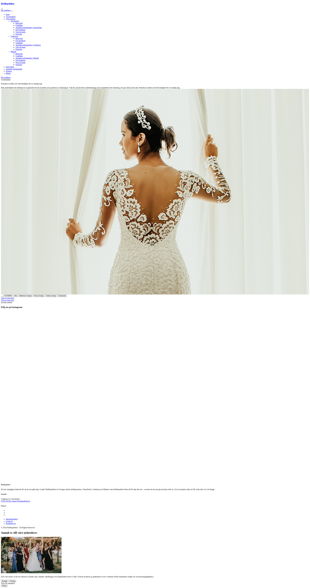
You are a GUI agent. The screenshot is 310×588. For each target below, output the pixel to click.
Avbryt (4, 586)
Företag (9, 71)
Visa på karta (20, 32)
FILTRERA (8, 296)
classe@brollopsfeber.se (21, 501)
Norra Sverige (39, 296)
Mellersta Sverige (25, 296)
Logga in (9, 521)
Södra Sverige (51, 296)
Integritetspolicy (12, 519)
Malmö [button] (13, 52)
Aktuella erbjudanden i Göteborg (28, 45)
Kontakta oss (11, 523)
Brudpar (4, 581)
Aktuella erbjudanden (14, 69)
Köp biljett (10, 67)
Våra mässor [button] (10, 19)
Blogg (8, 73)
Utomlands (62, 296)
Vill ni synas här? (7, 298)
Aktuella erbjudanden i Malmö (27, 58)
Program (19, 34)
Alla (15, 296)
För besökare (20, 30)
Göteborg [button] (14, 36)
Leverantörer (11, 17)
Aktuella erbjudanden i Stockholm (29, 28)
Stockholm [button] (15, 21)
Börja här (19, 23)
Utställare (19, 25)
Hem (8, 14)
